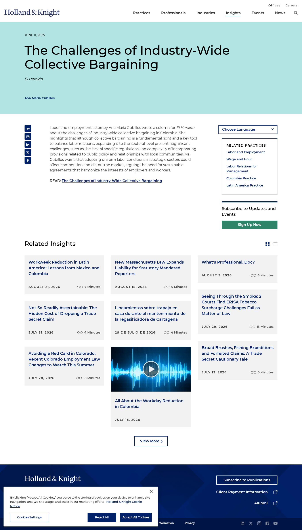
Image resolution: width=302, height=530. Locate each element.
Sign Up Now (250, 225)
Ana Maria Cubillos (40, 98)
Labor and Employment (245, 152)
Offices (274, 5)
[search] (296, 13)
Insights (233, 13)
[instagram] (259, 523)
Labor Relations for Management (241, 168)
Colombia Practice (241, 178)
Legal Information (162, 523)
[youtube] (275, 523)
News (280, 13)
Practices (141, 13)
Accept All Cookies (135, 517)
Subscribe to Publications (247, 480)
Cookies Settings (29, 517)
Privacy (190, 523)
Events (258, 13)
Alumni (261, 503)
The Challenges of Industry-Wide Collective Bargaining (112, 181)
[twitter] (251, 523)
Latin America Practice (244, 185)
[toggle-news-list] (275, 244)
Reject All (102, 517)
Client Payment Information (242, 492)
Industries (206, 13)
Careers (292, 5)
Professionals (173, 13)
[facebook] (267, 523)
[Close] (151, 491)
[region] (81, 506)
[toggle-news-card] (268, 244)
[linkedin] (242, 523)
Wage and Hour (239, 159)
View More (149, 441)
